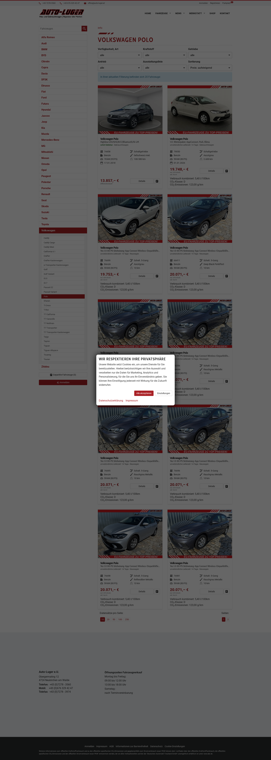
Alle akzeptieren (143, 393)
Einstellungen (163, 393)
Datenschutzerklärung (111, 400)
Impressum (132, 400)
